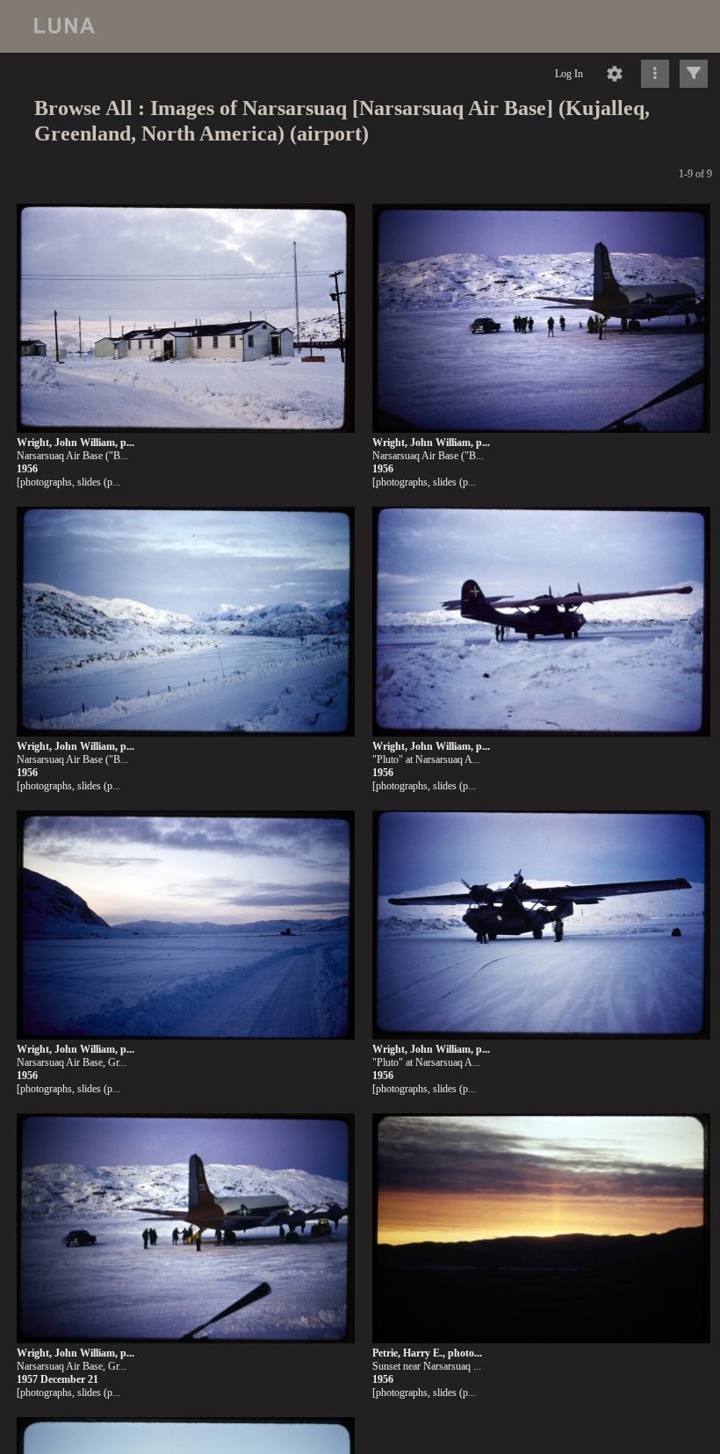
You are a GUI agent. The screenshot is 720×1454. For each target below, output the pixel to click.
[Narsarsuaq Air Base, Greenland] (186, 925)
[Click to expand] (694, 74)
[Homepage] (360, 26)
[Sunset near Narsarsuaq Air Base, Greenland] (541, 1228)
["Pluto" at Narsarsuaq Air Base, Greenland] (541, 925)
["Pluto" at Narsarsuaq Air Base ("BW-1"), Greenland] (541, 622)
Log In (569, 74)
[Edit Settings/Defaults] (615, 74)
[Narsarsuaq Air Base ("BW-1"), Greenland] (186, 319)
